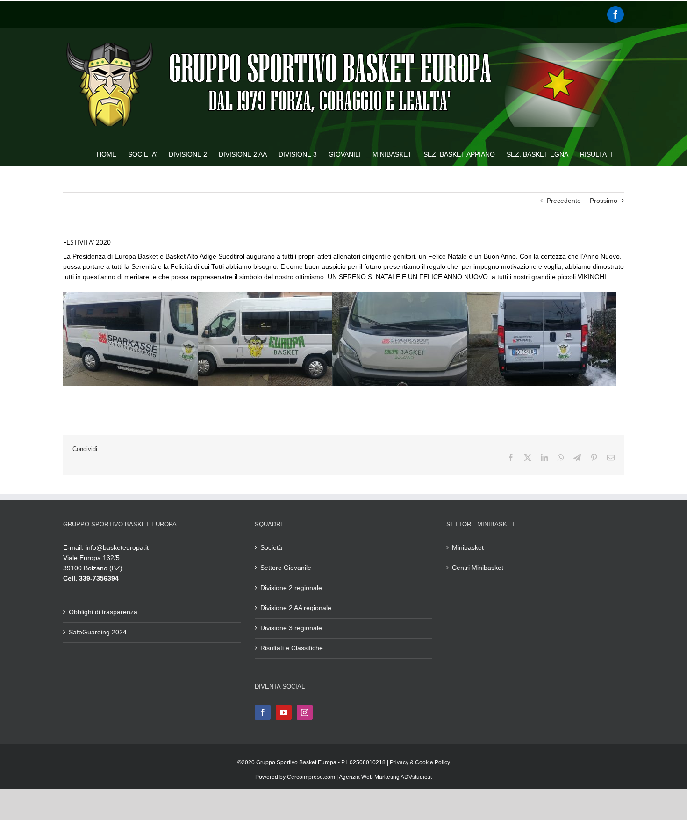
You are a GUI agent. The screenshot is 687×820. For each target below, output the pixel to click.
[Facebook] (615, 14)
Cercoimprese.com (311, 777)
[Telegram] (577, 457)
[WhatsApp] (561, 457)
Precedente (564, 200)
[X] (527, 457)
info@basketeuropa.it (117, 547)
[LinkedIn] (544, 457)
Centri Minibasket (477, 567)
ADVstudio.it (416, 777)
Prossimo (603, 200)
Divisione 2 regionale (291, 587)
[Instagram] (305, 712)
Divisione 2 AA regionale (295, 607)
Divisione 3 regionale (291, 628)
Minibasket (468, 547)
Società (271, 547)
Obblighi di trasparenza (103, 612)
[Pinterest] (594, 457)
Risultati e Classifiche (291, 648)
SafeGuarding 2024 (98, 632)
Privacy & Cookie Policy (420, 762)
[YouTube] (284, 712)
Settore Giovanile (285, 567)
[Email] (611, 457)
